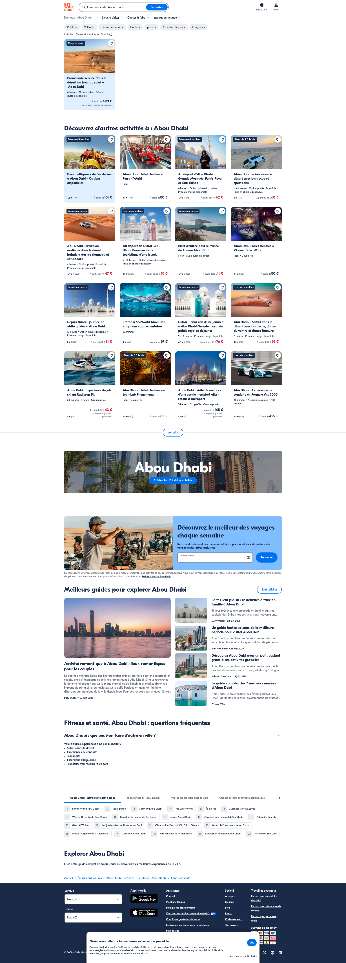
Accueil (68, 878)
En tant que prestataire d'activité (264, 898)
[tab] (92, 798)
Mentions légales (175, 901)
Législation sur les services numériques (187, 925)
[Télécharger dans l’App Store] (144, 913)
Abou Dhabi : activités (120, 878)
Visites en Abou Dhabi (153, 878)
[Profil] (276, 5)
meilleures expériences (153, 864)
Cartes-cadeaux (234, 919)
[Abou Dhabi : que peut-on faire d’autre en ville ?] (278, 735)
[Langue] (262, 5)
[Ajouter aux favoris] (111, 43)
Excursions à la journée (81, 760)
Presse (228, 913)
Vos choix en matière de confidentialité (188, 913)
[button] (89, 74)
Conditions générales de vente (183, 919)
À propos (230, 896)
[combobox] (112, 7)
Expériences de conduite (82, 752)
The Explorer (232, 925)
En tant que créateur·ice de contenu (266, 908)
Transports (73, 756)
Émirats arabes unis (90, 878)
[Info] (111, 34)
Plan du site (172, 930)
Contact (170, 896)
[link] (89, 74)
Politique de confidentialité (156, 576)
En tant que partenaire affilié (263, 918)
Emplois (229, 901)
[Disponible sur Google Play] (144, 899)
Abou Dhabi (108, 864)
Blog (227, 907)
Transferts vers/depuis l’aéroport (87, 764)
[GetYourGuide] (69, 7)
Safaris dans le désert (80, 748)
